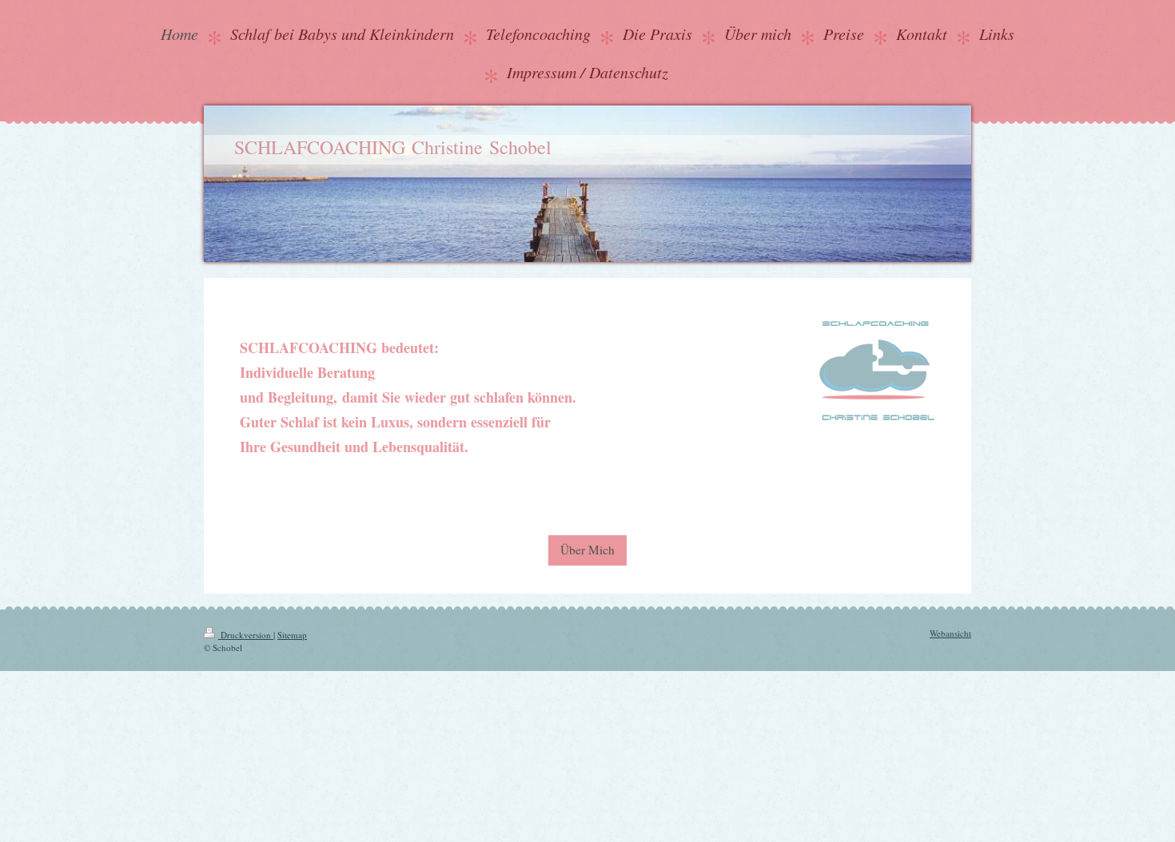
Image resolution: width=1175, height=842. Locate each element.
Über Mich (587, 550)
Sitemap (292, 635)
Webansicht (950, 633)
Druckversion (245, 635)
